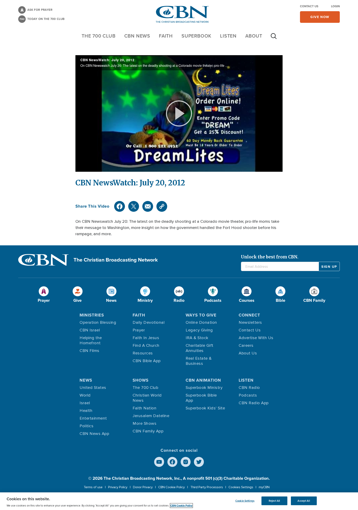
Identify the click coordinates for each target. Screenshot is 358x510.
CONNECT (249, 315)
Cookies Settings (241, 487)
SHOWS (141, 380)
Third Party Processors (206, 487)
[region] (179, 501)
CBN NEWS (137, 35)
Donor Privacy (143, 487)
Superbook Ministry (204, 387)
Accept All (304, 501)
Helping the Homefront (91, 340)
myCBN (264, 487)
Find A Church (146, 345)
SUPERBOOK (196, 35)
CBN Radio (249, 387)
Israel (85, 402)
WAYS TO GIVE (201, 315)
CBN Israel (90, 330)
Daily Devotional (148, 322)
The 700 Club (99, 35)
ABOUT (253, 35)
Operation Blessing (98, 322)
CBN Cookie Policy (171, 487)
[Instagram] (186, 462)
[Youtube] (159, 462)
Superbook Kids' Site (205, 408)
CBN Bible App (147, 360)
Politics (86, 426)
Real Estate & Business (199, 361)
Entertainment (93, 418)
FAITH (166, 35)
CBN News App (94, 433)
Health (86, 410)
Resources (143, 353)
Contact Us (309, 6)
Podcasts (248, 395)
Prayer (139, 330)
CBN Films (89, 350)
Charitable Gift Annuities (199, 348)
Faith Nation (144, 408)
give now (319, 17)
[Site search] (274, 38)
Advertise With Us (256, 337)
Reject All (274, 501)
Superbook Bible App (201, 398)
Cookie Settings (244, 501)
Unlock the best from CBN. (269, 256)
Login (335, 6)
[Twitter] (133, 206)
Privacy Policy (117, 487)
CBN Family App (148, 431)
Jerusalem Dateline (151, 415)
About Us (248, 353)
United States (93, 387)
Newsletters (250, 322)
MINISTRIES (92, 315)
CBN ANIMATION (203, 380)
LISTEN (228, 35)
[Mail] (147, 206)
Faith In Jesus (146, 337)
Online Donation (201, 322)
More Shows (144, 423)
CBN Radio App (254, 402)
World (85, 395)
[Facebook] (119, 206)
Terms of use (93, 487)
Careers (246, 345)
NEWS (86, 380)
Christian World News (147, 398)
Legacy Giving (199, 330)
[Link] (161, 206)
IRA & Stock (197, 337)
